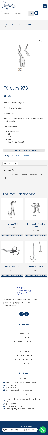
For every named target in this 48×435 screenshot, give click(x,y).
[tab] (10, 163)
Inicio (6, 24)
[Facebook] (21, 314)
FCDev (29, 426)
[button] (45, 6)
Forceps (29, 24)
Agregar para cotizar (24, 150)
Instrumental (17, 24)
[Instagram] (26, 314)
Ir (31, 13)
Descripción (10, 163)
